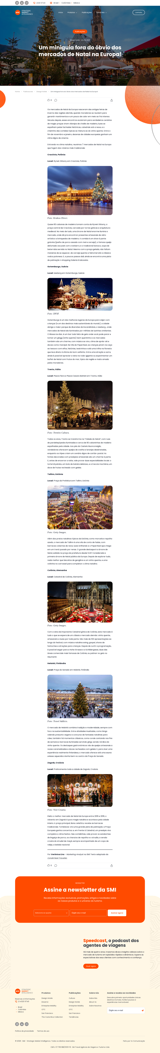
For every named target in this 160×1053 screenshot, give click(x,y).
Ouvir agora (91, 966)
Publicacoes (28, 91)
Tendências (73, 1017)
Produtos (71, 12)
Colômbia (65, 3)
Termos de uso (43, 1031)
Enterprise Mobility (49, 1006)
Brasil (56, 3)
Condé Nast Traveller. (57, 858)
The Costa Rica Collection (52, 1017)
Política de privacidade (24, 1031)
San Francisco (47, 1013)
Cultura (72, 998)
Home (17, 91)
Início (61, 12)
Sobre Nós (100, 12)
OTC (43, 1009)
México (76, 3)
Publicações (87, 12)
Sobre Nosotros (95, 1006)
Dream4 (45, 1002)
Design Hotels (42, 91)
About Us (92, 1002)
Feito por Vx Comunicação (134, 1041)
